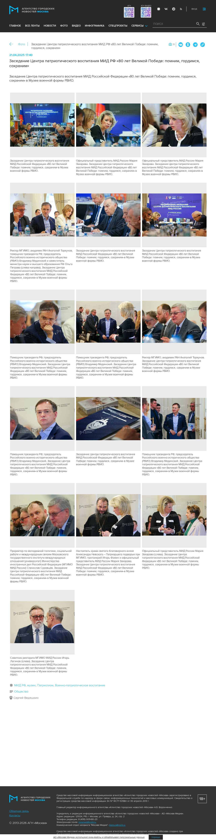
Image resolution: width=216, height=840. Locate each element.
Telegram (173, 8)
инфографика (94, 25)
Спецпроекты (118, 25)
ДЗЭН (158, 8)
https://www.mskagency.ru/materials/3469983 (202, 44)
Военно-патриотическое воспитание (80, 685)
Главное (15, 25)
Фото (21, 44)
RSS (180, 8)
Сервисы (137, 25)
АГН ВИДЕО (146, 6)
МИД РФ (20, 685)
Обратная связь (19, 811)
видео (76, 25)
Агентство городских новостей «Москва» (38, 9)
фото (64, 25)
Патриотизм (45, 685)
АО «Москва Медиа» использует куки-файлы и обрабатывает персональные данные (99, 837)
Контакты (14, 815)
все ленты (32, 25)
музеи (31, 685)
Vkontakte (166, 8)
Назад (12, 44)
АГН (129, 6)
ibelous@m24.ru (117, 825)
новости (50, 25)
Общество (21, 691)
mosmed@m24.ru (87, 822)
